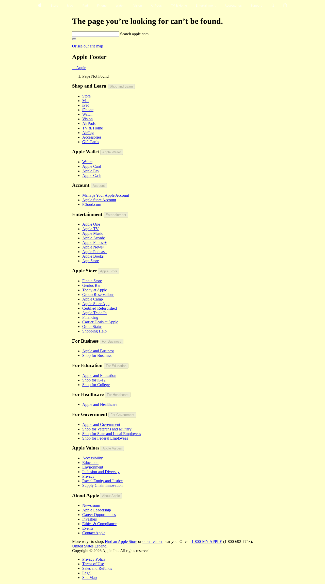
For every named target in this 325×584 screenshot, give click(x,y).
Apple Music (92, 233)
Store (86, 96)
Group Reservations (98, 294)
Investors (89, 519)
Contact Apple (93, 533)
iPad (85, 105)
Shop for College (96, 384)
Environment (92, 467)
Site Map (89, 577)
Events (87, 528)
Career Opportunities (99, 514)
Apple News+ (93, 247)
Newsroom (91, 505)
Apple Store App (95, 304)
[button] (273, 5)
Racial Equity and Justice (102, 481)
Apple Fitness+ (94, 242)
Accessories (91, 137)
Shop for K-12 (94, 380)
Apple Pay (90, 171)
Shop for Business (96, 355)
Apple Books (93, 256)
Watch (87, 114)
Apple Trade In (94, 313)
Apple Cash (91, 175)
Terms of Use (93, 564)
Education (90, 462)
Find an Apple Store (121, 541)
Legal (86, 573)
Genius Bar (91, 285)
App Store (90, 261)
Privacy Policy (94, 559)
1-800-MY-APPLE (206, 541)
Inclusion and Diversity (101, 472)
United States (82, 546)
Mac (85, 100)
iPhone (87, 110)
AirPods (88, 123)
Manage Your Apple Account (105, 195)
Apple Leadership (96, 510)
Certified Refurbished (99, 308)
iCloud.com (91, 204)
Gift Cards (90, 142)
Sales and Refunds (97, 568)
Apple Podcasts (94, 251)
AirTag (88, 132)
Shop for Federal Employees (105, 438)
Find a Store (92, 281)
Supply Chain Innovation (102, 485)
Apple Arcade (93, 238)
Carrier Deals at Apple (100, 322)
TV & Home (92, 128)
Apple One (91, 224)
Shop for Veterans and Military (107, 429)
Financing (90, 317)
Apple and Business (98, 351)
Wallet (87, 162)
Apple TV (90, 229)
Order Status (92, 326)
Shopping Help (94, 331)
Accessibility (92, 458)
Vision (87, 119)
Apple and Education (99, 375)
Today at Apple (94, 290)
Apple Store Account (99, 200)
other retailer (152, 541)
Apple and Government (101, 424)
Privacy (88, 476)
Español (100, 546)
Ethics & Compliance (99, 524)
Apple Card (91, 166)
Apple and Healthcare (99, 404)
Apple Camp (92, 299)
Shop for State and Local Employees (111, 433)
